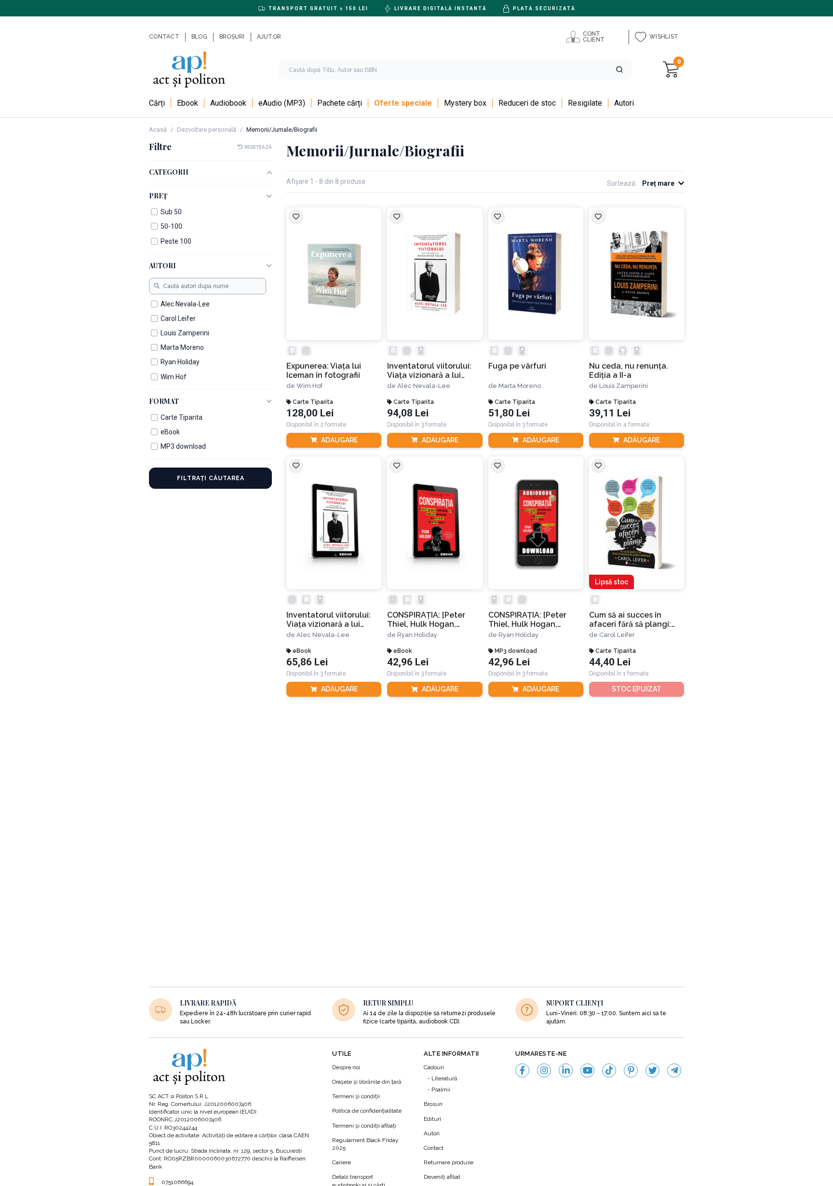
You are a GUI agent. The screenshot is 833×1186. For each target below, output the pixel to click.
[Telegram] (674, 1070)
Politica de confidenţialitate (367, 1110)
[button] (619, 69)
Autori (432, 1133)
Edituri (432, 1119)
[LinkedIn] (566, 1070)
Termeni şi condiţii (356, 1096)
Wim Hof (309, 385)
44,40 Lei (610, 662)
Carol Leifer (617, 634)
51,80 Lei (509, 413)
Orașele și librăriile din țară (367, 1081)
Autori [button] (162, 266)
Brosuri (433, 1104)
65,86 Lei (307, 662)
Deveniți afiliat (442, 1176)
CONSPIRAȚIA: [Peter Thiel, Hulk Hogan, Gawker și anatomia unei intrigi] (433, 619)
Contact (433, 1148)
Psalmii (440, 1089)
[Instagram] (544, 1070)
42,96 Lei (408, 662)
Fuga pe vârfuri (517, 366)
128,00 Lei (310, 413)
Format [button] (164, 402)
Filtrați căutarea (210, 478)
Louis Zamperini (623, 385)
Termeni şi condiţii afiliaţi (364, 1125)
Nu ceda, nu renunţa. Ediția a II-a (628, 370)
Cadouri (434, 1067)
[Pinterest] (631, 1070)
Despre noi (346, 1067)
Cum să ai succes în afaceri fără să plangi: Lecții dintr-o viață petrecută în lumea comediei (630, 619)
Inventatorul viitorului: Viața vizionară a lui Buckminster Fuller (429, 370)
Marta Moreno (519, 385)
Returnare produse (448, 1162)
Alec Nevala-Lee (423, 385)
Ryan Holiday (417, 634)
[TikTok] (609, 1070)
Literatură (444, 1078)
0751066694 (177, 1182)
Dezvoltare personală (206, 129)
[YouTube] (587, 1070)
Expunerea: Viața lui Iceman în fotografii (323, 370)
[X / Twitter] (652, 1070)
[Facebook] (522, 1070)
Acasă (158, 129)
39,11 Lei (610, 413)
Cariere (341, 1162)
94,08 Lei (408, 413)
